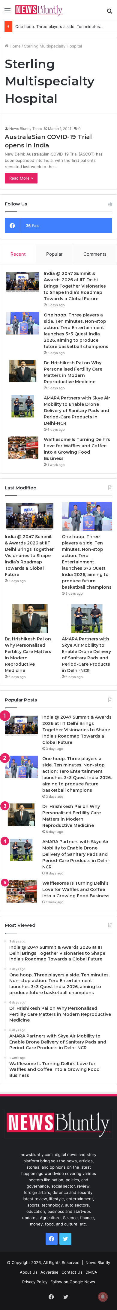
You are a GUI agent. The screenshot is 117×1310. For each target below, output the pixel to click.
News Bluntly (98, 1262)
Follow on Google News (72, 1281)
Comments (94, 254)
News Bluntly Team (25, 128)
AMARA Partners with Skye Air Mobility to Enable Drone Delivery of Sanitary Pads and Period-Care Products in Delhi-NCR (77, 410)
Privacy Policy (34, 1281)
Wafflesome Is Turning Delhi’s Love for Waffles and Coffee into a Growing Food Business (76, 889)
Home (14, 46)
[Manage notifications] (103, 1297)
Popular (54, 254)
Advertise (49, 1272)
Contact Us (72, 1272)
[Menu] (7, 13)
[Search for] (109, 13)
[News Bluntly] (39, 10)
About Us (29, 1272)
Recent (18, 254)
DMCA (91, 1272)
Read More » (21, 178)
